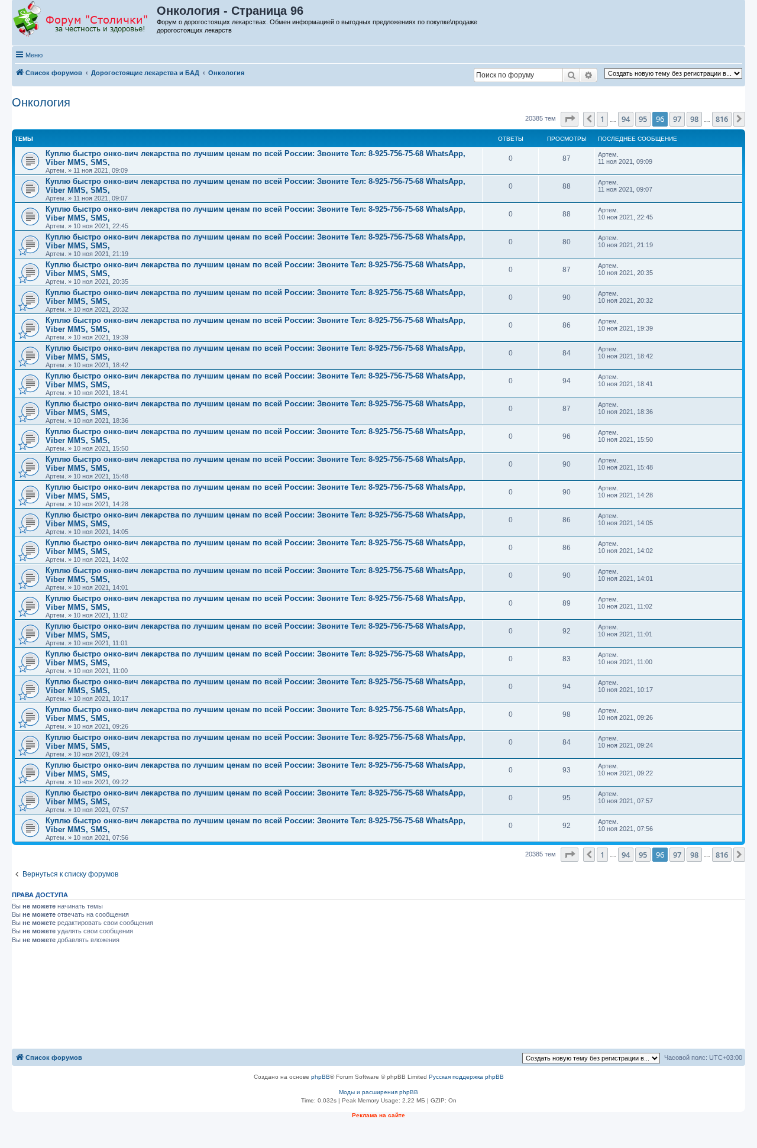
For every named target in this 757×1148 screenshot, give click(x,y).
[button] (569, 119)
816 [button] (722, 119)
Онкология (41, 102)
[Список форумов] (85, 19)
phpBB (320, 1076)
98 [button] (694, 119)
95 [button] (643, 119)
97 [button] (677, 119)
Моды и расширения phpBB (378, 1092)
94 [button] (626, 119)
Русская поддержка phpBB (466, 1076)
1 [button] (602, 119)
